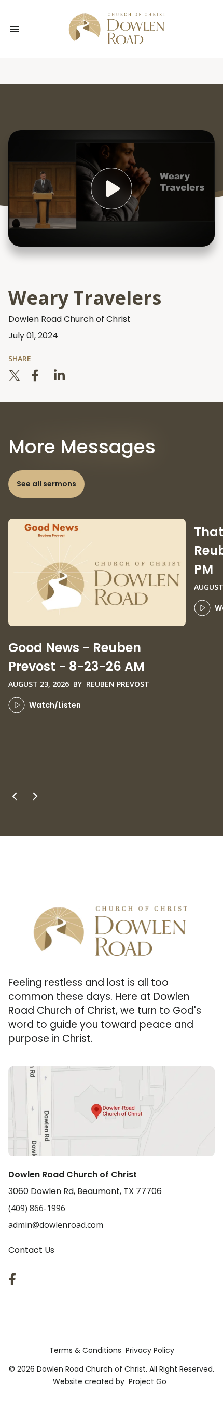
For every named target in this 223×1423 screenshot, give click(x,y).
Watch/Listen (55, 705)
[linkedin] (60, 375)
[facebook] (37, 375)
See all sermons (46, 484)
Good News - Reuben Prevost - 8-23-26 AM (76, 657)
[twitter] (14, 375)
